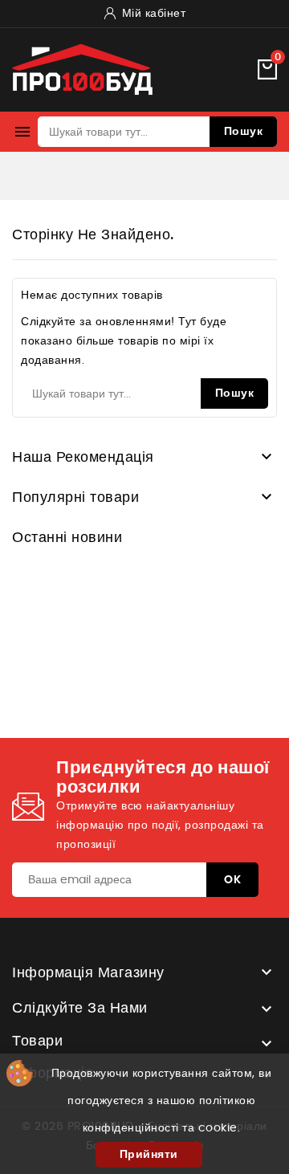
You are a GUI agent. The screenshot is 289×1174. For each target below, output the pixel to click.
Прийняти (149, 1154)
